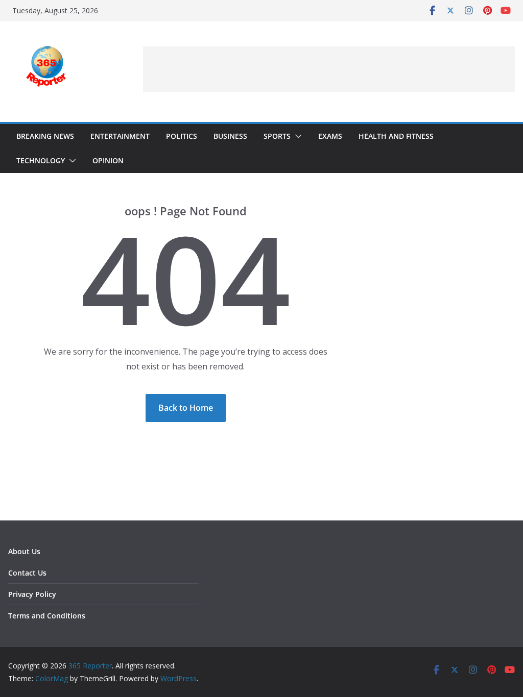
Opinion (108, 160)
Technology (40, 160)
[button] (296, 136)
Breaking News (45, 136)
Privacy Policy (32, 594)
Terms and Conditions (46, 615)
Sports (277, 136)
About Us (24, 551)
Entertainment (120, 136)
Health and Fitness (396, 136)
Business (230, 136)
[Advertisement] (329, 69)
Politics (181, 136)
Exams (330, 136)
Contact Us (27, 573)
